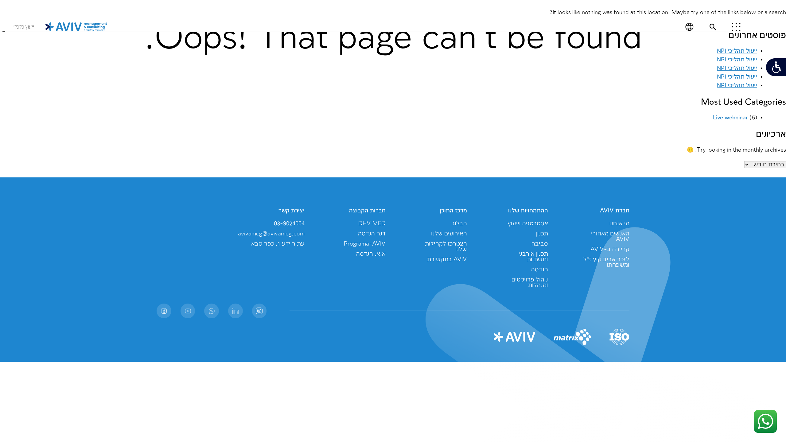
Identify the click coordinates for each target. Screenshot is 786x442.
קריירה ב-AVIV (609, 249)
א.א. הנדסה (371, 254)
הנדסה (539, 270)
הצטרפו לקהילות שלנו (446, 246)
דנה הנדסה (372, 234)
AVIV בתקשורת (447, 259)
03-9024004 (289, 224)
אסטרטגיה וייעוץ (528, 224)
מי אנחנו (619, 224)
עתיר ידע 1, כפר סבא (278, 244)
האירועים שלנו (449, 234)
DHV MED (372, 224)
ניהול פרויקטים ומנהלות (530, 282)
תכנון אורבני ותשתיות (533, 256)
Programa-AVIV (365, 244)
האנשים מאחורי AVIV (610, 236)
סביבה (539, 244)
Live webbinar (730, 118)
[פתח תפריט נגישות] (776, 67)
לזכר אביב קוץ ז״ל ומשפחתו (606, 262)
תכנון (542, 234)
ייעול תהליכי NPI (737, 85)
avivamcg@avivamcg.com (271, 234)
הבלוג (460, 224)
